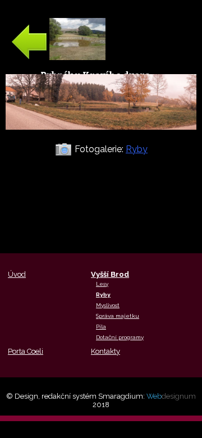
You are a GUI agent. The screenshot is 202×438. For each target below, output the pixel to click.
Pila (101, 326)
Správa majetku (117, 316)
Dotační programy (120, 337)
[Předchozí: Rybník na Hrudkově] (58, 57)
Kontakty (105, 351)
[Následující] (101, 135)
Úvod (17, 274)
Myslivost (108, 305)
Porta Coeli (25, 351)
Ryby (137, 149)
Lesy (102, 284)
